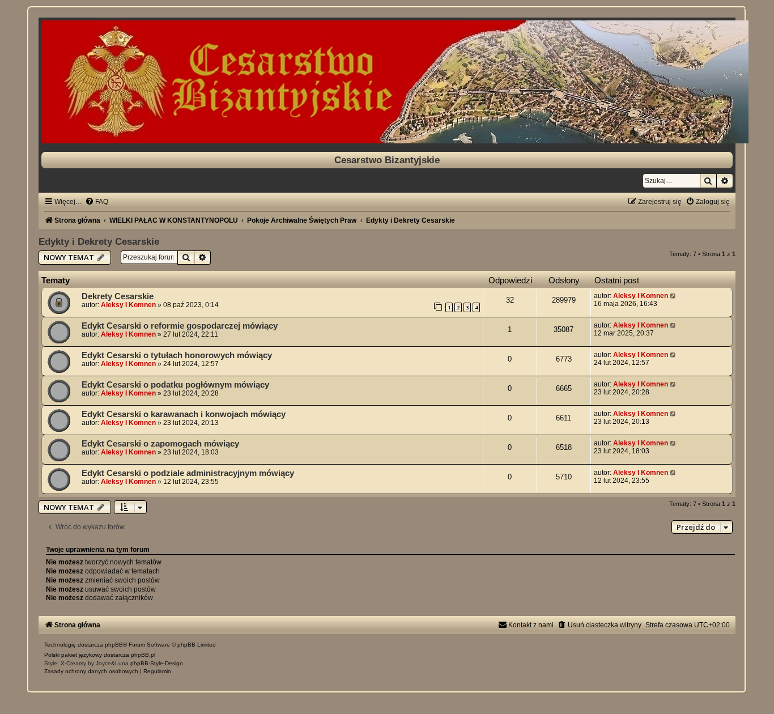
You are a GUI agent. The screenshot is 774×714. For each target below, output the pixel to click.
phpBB (114, 644)
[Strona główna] (386, 81)
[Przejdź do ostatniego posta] (673, 296)
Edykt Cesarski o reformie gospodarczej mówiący (180, 325)
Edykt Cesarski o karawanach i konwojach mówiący (184, 414)
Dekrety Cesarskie (118, 296)
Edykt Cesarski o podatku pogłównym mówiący (175, 384)
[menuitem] (96, 202)
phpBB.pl (143, 655)
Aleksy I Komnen (128, 305)
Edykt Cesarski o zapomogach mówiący (160, 443)
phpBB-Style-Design (156, 663)
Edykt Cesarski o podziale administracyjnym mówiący (188, 473)
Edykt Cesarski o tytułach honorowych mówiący (177, 355)
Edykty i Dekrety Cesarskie (99, 241)
